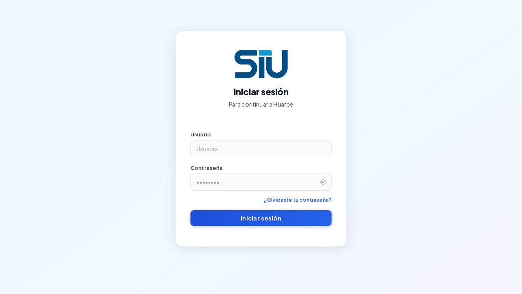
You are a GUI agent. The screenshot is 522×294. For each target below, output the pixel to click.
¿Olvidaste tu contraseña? (298, 199)
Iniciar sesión (261, 218)
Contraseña (206, 168)
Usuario (200, 134)
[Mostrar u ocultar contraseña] (323, 181)
